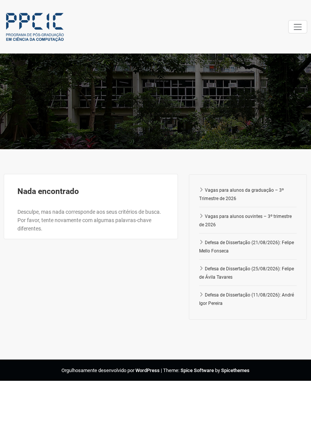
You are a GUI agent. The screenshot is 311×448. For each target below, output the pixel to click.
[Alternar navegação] (297, 26)
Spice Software (197, 370)
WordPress (147, 370)
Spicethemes (235, 370)
